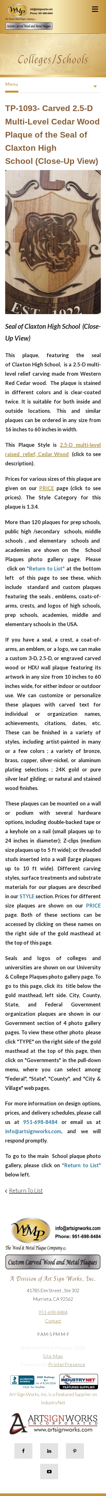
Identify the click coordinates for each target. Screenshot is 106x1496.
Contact (53, 1321)
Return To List (26, 1190)
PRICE (46, 488)
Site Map (53, 1356)
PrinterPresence (66, 1364)
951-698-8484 (53, 1312)
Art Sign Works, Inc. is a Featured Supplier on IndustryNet (53, 1398)
